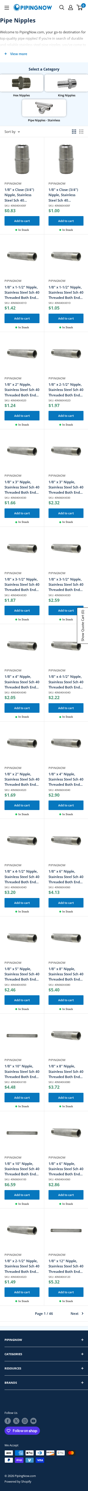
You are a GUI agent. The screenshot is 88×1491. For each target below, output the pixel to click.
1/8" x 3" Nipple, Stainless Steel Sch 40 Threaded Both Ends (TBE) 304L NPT (22, 487)
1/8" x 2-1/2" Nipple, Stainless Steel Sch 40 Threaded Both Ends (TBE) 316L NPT (66, 390)
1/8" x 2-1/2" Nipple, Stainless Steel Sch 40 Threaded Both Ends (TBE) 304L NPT (22, 1266)
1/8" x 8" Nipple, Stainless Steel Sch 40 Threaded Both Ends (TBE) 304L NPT (66, 1071)
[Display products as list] (81, 131)
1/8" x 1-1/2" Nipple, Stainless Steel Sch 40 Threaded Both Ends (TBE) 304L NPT (66, 292)
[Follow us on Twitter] (16, 1421)
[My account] (70, 7)
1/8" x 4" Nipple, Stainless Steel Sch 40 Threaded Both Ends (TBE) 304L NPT (22, 682)
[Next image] (35, 161)
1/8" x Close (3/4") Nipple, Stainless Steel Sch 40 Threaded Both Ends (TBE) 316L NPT (65, 195)
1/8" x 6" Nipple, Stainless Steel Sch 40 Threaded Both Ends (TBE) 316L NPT (66, 877)
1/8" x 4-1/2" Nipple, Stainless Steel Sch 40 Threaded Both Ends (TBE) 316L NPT (22, 877)
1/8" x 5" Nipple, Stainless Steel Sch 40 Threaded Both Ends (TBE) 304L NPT (22, 974)
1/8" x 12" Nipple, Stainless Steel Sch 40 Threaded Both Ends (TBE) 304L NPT (66, 1266)
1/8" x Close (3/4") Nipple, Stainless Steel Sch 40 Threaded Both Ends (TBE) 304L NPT (21, 195)
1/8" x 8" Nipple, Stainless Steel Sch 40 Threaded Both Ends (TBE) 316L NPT (66, 974)
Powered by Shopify (18, 1481)
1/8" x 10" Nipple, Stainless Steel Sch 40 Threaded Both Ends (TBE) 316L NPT (22, 1169)
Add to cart (22, 221)
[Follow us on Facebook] (8, 1421)
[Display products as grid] (74, 131)
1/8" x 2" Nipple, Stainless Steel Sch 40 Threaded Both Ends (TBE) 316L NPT (22, 779)
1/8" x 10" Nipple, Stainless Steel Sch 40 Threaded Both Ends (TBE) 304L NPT (22, 1071)
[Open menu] (7, 8)
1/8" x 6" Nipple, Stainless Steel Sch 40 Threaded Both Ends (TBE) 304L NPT (66, 1169)
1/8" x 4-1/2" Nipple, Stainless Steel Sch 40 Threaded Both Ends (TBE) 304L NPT (66, 682)
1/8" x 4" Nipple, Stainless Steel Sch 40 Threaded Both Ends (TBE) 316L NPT (66, 779)
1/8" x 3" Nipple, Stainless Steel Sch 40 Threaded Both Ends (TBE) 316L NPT (66, 487)
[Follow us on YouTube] (33, 1421)
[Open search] (61, 7)
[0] (80, 7)
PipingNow (13, 183)
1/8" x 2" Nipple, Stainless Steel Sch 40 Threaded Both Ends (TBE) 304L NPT (22, 390)
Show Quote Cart (82, 625)
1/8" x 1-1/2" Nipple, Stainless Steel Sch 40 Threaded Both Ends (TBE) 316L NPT (22, 292)
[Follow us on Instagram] (25, 1421)
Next (75, 1313)
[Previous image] (8, 161)
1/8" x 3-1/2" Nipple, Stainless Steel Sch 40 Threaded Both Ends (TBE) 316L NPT (66, 585)
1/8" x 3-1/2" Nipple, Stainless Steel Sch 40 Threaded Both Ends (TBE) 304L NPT (22, 585)
